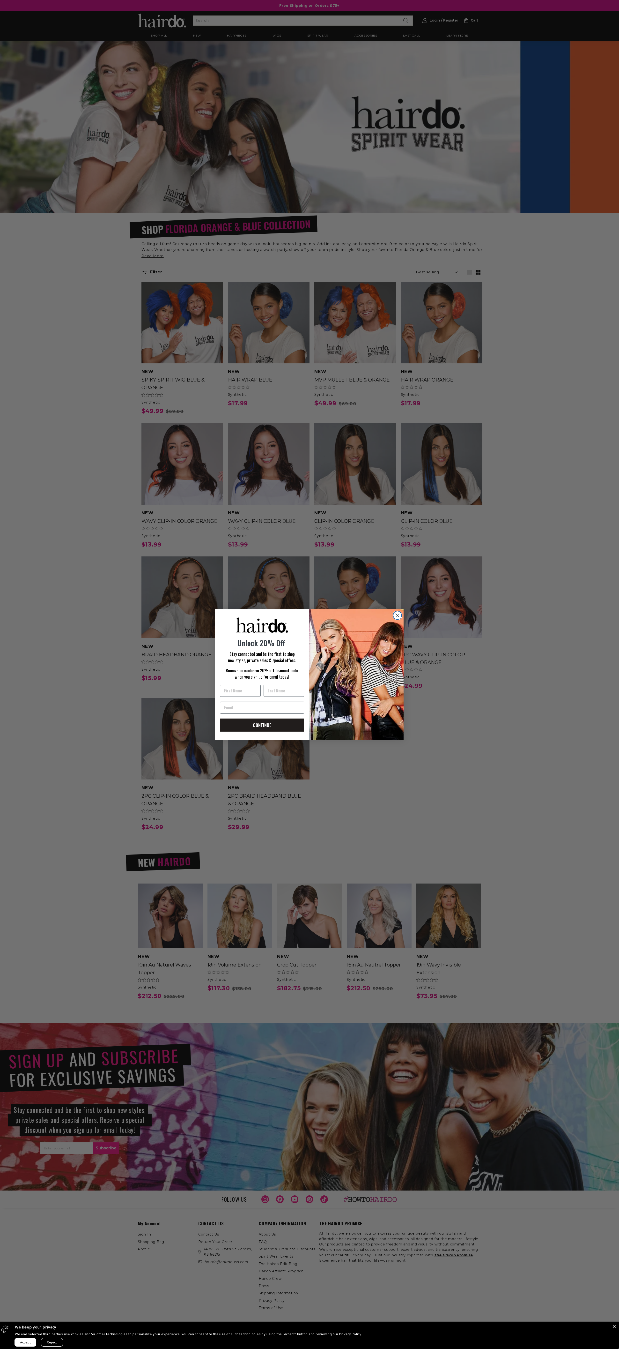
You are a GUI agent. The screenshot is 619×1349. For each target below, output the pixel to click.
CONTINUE (262, 725)
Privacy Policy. (350, 1334)
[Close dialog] (397, 615)
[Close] (614, 1326)
